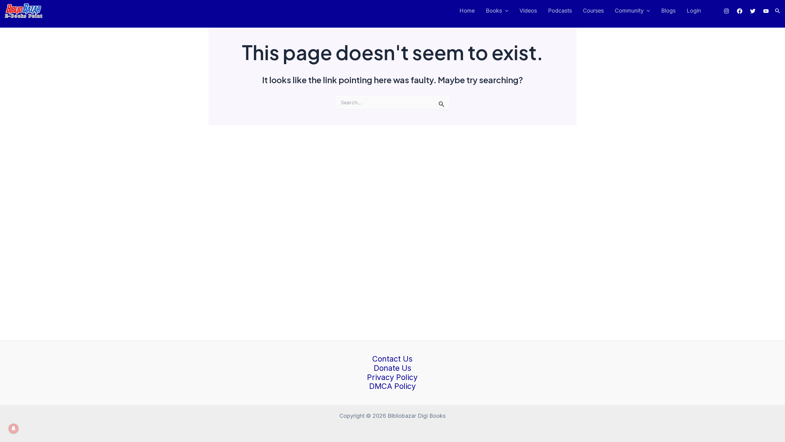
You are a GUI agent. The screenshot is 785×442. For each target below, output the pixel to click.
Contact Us (392, 358)
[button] (777, 11)
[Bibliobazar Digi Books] (24, 10)
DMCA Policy (392, 386)
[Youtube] (766, 11)
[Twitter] (753, 11)
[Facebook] (739, 11)
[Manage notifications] (13, 428)
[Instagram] (726, 11)
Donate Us (392, 368)
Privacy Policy (392, 377)
